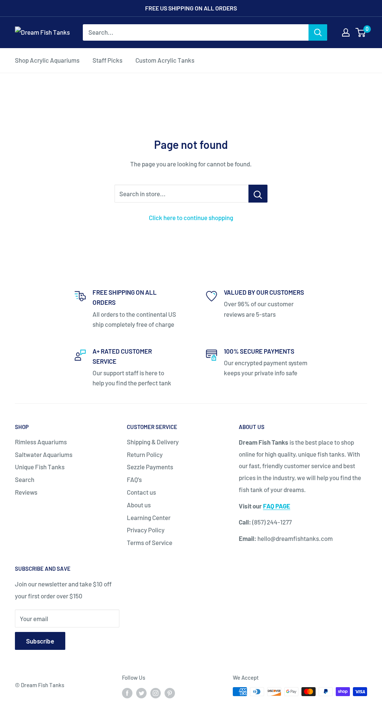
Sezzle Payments (150, 466)
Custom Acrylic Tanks (164, 60)
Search (24, 479)
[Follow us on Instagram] (155, 692)
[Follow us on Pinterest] (170, 692)
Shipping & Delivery (153, 441)
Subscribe (40, 641)
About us (139, 504)
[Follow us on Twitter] (141, 692)
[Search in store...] (257, 194)
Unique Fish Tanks (40, 466)
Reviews (26, 492)
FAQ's (134, 479)
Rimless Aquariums (41, 441)
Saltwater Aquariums (43, 454)
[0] (361, 32)
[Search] (318, 32)
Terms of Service (149, 542)
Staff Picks (107, 60)
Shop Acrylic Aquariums (47, 60)
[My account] (346, 32)
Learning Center (148, 517)
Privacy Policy (146, 529)
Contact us (141, 492)
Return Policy (145, 454)
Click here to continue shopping (191, 217)
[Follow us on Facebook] (127, 692)
